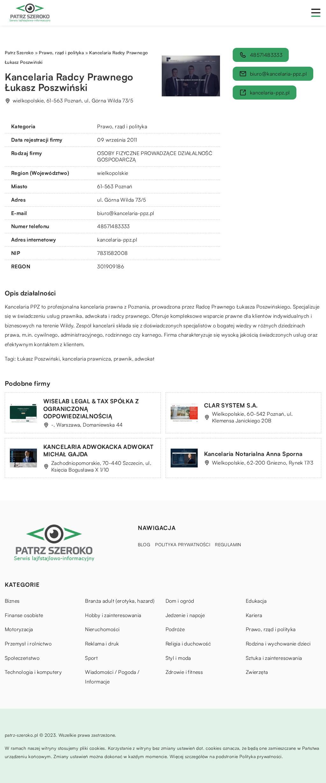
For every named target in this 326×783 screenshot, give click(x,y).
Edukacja (256, 601)
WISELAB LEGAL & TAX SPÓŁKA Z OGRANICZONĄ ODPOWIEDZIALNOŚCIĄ (91, 409)
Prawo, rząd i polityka (122, 126)
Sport (91, 658)
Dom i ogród (180, 601)
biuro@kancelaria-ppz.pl (125, 213)
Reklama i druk (102, 643)
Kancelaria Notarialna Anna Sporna (253, 453)
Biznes (12, 601)
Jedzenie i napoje (185, 615)
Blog (144, 544)
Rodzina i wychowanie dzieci (278, 643)
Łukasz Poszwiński (38, 358)
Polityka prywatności (182, 544)
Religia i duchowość (188, 643)
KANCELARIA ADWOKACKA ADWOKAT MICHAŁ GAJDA (98, 450)
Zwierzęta (257, 672)
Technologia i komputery (33, 672)
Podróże (175, 629)
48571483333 (113, 226)
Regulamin (228, 544)
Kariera (254, 615)
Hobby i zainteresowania (113, 615)
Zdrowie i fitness (184, 672)
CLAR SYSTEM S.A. (231, 405)
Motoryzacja (19, 629)
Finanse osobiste (24, 615)
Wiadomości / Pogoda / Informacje (112, 677)
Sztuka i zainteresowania (274, 658)
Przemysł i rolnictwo (28, 643)
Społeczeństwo (22, 658)
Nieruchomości (102, 629)
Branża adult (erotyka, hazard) (119, 601)
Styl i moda (178, 658)
